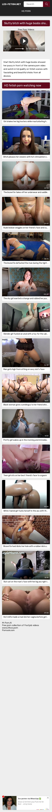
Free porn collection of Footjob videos (20, 625)
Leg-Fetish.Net (11, 4)
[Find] (46, 4)
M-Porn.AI (7, 623)
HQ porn (26, 11)
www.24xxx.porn (10, 628)
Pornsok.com (8, 630)
